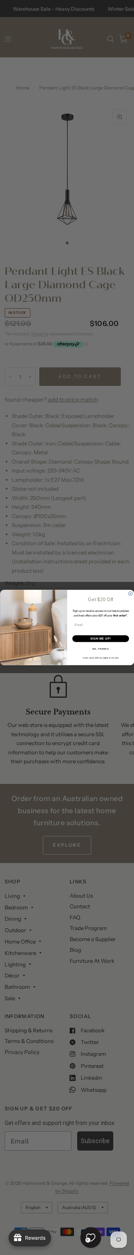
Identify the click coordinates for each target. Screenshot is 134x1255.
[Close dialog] (130, 594)
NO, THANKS (100, 649)
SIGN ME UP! (100, 638)
